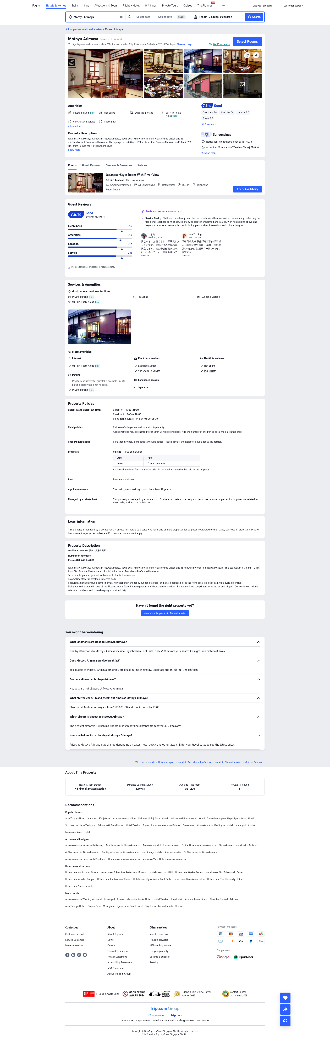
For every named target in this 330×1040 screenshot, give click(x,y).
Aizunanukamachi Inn (124, 818)
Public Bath (210, 371)
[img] (105, 73)
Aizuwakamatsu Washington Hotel (214, 825)
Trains (75, 5)
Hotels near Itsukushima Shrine (113, 879)
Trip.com (139, 762)
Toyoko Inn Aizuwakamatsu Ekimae (161, 825)
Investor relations (159, 934)
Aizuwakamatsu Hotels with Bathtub (238, 845)
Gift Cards (151, 5)
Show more (74, 149)
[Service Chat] (285, 1021)
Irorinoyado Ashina (245, 825)
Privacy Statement (117, 956)
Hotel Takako (133, 825)
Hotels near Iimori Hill (161, 872)
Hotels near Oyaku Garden (189, 872)
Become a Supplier (159, 956)
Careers (111, 945)
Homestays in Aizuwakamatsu (124, 859)
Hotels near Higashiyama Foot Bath (152, 879)
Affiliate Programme (160, 945)
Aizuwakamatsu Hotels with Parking (84, 845)
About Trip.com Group (119, 973)
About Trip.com (115, 934)
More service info (74, 945)
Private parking (80, 296)
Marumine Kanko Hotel (77, 832)
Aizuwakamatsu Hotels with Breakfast (85, 859)
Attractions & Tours (106, 5)
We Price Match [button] (221, 44)
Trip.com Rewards (159, 939)
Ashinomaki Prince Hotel (183, 818)
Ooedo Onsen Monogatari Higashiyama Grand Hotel (226, 818)
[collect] (285, 998)
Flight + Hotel (131, 5)
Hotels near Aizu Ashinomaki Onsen (224, 872)
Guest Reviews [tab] (91, 165)
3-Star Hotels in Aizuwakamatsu (201, 852)
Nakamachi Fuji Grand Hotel (153, 818)
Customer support (74, 934)
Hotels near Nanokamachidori (189, 879)
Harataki (92, 818)
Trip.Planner (204, 5)
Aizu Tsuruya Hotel (75, 818)
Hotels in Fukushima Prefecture (194, 762)
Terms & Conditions (117, 951)
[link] (262, 6)
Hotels (151, 762)
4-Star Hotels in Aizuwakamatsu (82, 852)
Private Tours (170, 5)
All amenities (75, 126)
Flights (36, 5)
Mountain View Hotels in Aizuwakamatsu (164, 859)
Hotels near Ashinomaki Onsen (81, 872)
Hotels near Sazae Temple (79, 886)
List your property (159, 951)
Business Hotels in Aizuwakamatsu (161, 845)
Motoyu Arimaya (83, 38)
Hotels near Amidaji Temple (80, 879)
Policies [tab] (142, 165)
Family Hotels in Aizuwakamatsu (123, 845)
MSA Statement (115, 968)
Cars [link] (86, 5)
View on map (208, 153)
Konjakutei (104, 818)
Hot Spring (142, 296)
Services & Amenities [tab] (119, 165)
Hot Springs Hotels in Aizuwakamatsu (162, 852)
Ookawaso (188, 825)
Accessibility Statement (119, 962)
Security (154, 962)
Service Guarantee (75, 939)
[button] (224, 6)
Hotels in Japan (166, 762)
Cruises (187, 5)
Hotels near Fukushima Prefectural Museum (124, 872)
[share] (285, 1009)
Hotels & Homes (56, 5)
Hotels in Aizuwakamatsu (228, 762)
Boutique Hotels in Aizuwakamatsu (120, 852)
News (110, 939)
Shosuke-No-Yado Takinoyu (80, 825)
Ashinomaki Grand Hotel (110, 825)
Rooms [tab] (72, 165)
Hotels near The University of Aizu (225, 879)
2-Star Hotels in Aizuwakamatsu (199, 845)
